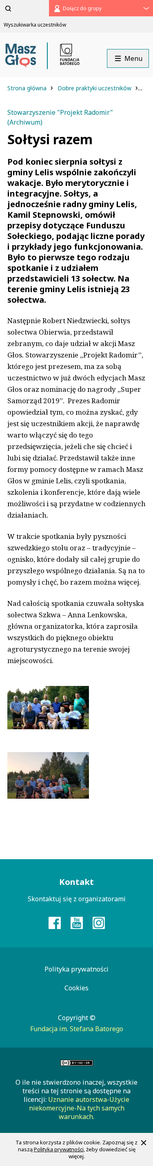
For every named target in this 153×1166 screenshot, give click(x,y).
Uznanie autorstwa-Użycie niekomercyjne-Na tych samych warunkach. (79, 1108)
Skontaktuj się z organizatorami (77, 898)
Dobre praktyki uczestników (95, 88)
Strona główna (27, 88)
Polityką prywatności (59, 1149)
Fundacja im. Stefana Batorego (76, 1028)
